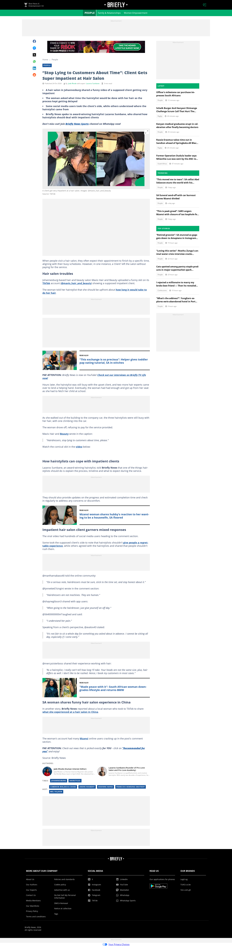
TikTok (46, 283)
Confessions (162, 290)
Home (45, 59)
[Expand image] (146, 131)
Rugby (160, 116)
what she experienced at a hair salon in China (70, 712)
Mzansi (84, 738)
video (79, 446)
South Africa (162, 164)
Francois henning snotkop (130, 787)
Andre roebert (87, 787)
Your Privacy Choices (119, 944)
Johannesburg (58, 780)
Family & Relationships (109, 12)
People (90, 13)
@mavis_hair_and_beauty (76, 283)
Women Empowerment (135, 12)
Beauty (64, 433)
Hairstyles (75, 780)
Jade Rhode (72, 83)
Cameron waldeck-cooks (63, 787)
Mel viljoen (56, 791)
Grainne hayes (105, 787)
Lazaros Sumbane (92, 83)
